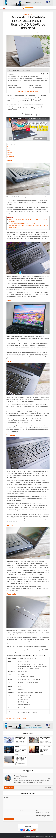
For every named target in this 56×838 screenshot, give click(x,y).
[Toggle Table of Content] (14, 145)
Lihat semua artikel (9, 787)
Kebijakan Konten (23, 834)
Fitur (8, 150)
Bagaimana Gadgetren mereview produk (28, 91)
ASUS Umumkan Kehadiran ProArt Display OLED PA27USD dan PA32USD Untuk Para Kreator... (20, 749)
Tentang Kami (5, 834)
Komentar (6, 797)
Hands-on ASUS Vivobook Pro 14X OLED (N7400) (22, 223)
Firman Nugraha (36, 32)
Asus (7, 718)
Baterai (9, 154)
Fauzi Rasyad (18, 743)
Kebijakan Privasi (15, 834)
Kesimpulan (10, 156)
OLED (10, 718)
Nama (6, 811)
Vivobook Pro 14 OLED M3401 (21, 718)
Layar (8, 148)
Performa (9, 152)
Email (22, 811)
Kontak (10, 834)
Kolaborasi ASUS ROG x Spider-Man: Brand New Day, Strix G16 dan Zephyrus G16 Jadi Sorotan (45, 749)
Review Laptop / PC (28, 14)
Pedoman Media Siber (32, 834)
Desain (9, 147)
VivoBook (13, 718)
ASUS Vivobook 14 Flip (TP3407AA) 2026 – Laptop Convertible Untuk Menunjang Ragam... (20, 760)
